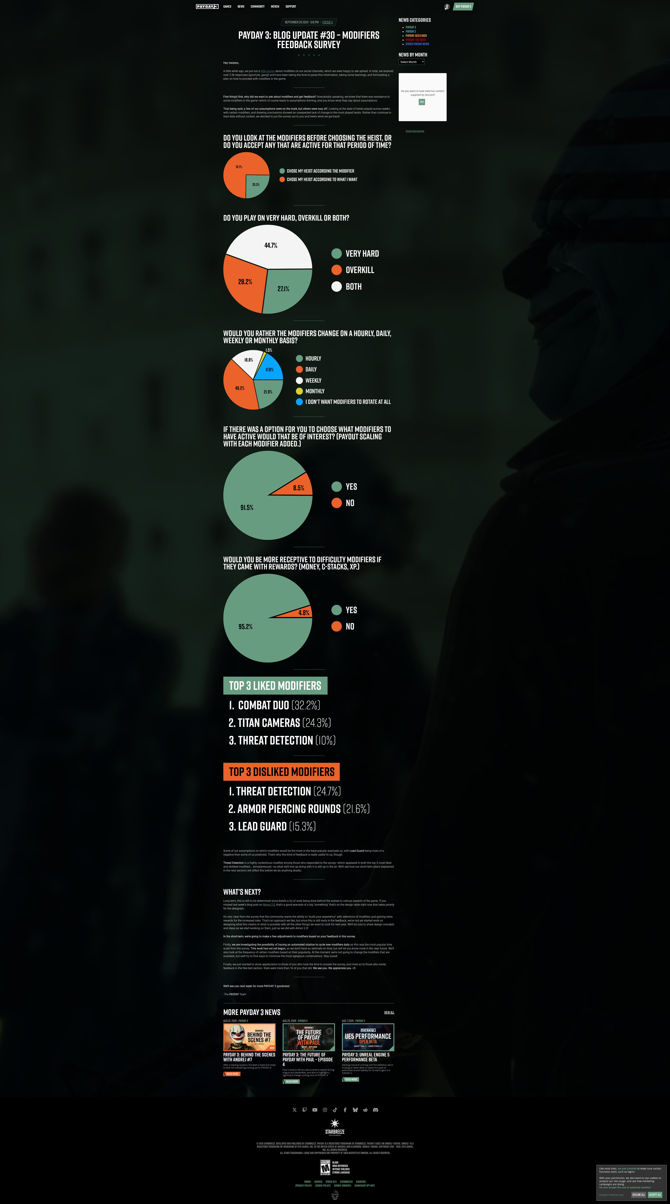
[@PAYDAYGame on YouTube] (314, 1110)
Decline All (638, 1194)
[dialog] (632, 1183)
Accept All (655, 1194)
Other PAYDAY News (417, 44)
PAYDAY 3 (327, 22)
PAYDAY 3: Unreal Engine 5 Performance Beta (365, 1057)
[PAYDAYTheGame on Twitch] (304, 1110)
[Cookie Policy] (322, 1185)
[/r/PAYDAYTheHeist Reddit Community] (365, 1110)
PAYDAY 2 (411, 31)
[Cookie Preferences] (611, 1195)
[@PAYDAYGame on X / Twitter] (294, 1110)
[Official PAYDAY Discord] (375, 1110)
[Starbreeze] (346, 1182)
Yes (422, 102)
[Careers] (361, 1182)
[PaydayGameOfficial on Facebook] (345, 1110)
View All (389, 1012)
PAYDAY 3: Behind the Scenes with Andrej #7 (249, 1057)
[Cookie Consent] (342, 1185)
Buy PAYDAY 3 (463, 6)
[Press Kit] (331, 1182)
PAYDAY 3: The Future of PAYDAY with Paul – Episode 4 (308, 1059)
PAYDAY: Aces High (416, 35)
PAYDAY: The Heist (416, 39)
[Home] (307, 1182)
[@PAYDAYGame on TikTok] (335, 1110)
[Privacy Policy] (303, 1185)
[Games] (318, 1182)
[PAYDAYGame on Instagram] (325, 1110)
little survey (268, 71)
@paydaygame (415, 131)
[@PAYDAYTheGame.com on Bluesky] (355, 1110)
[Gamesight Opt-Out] (365, 1185)
